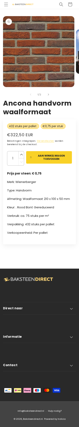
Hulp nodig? (55, 410)
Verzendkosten (45, 140)
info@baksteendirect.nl (31, 410)
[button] (6, 4)
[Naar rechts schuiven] (48, 94)
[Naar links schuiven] (30, 94)
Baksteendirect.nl (33, 419)
